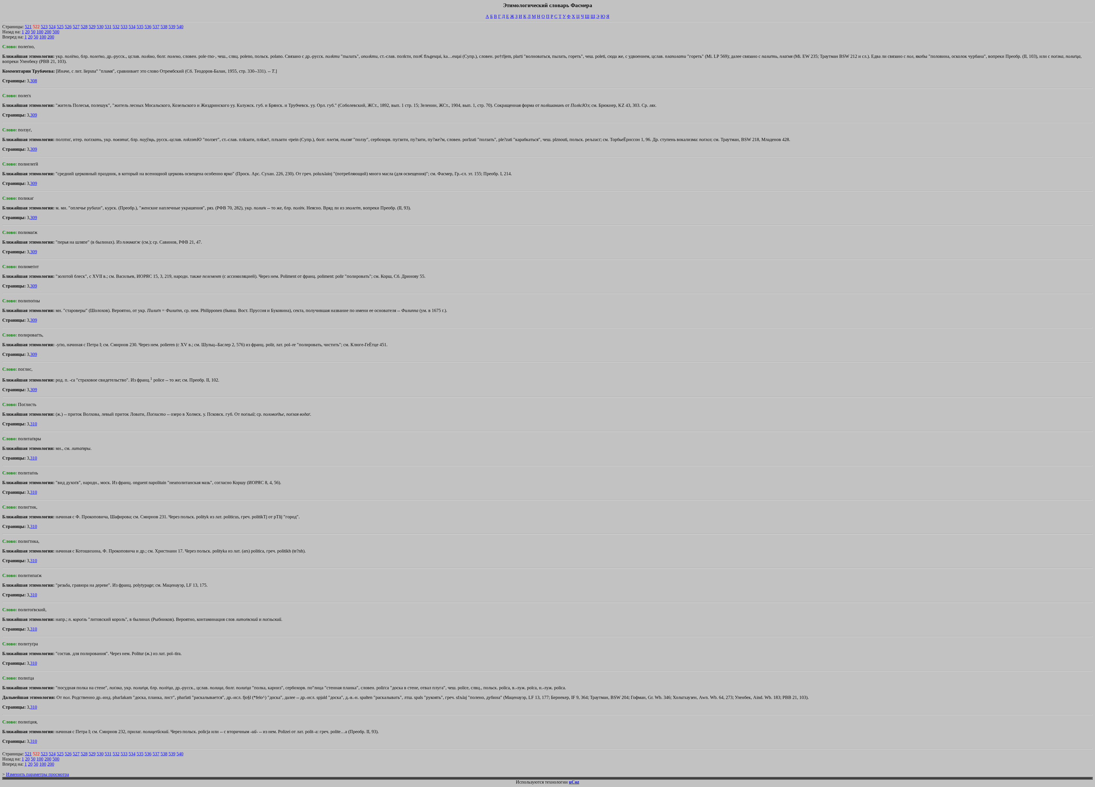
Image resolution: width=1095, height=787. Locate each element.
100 (39, 31)
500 (55, 31)
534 (132, 26)
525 (60, 26)
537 (156, 26)
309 (33, 115)
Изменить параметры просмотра (37, 774)
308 (33, 80)
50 (33, 31)
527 (76, 26)
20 (27, 31)
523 (44, 26)
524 (52, 26)
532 (116, 26)
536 (148, 26)
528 (84, 26)
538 (164, 26)
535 (140, 26)
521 (28, 26)
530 (100, 26)
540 (180, 26)
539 (172, 26)
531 (108, 26)
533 (124, 26)
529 (92, 26)
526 (68, 26)
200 (47, 31)
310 (33, 423)
